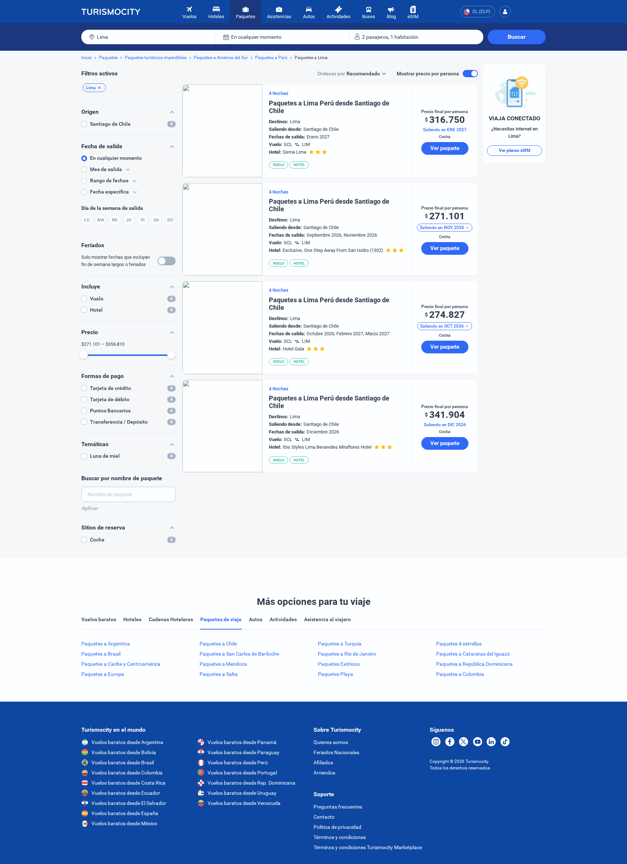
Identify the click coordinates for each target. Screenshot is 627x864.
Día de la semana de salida (112, 208)
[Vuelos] (110, 11)
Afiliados (323, 762)
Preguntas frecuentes (338, 807)
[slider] (83, 354)
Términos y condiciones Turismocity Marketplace (368, 847)
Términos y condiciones (340, 837)
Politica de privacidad (337, 827)
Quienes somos (331, 742)
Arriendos (324, 773)
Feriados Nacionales (336, 752)
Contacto (324, 817)
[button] (505, 11)
